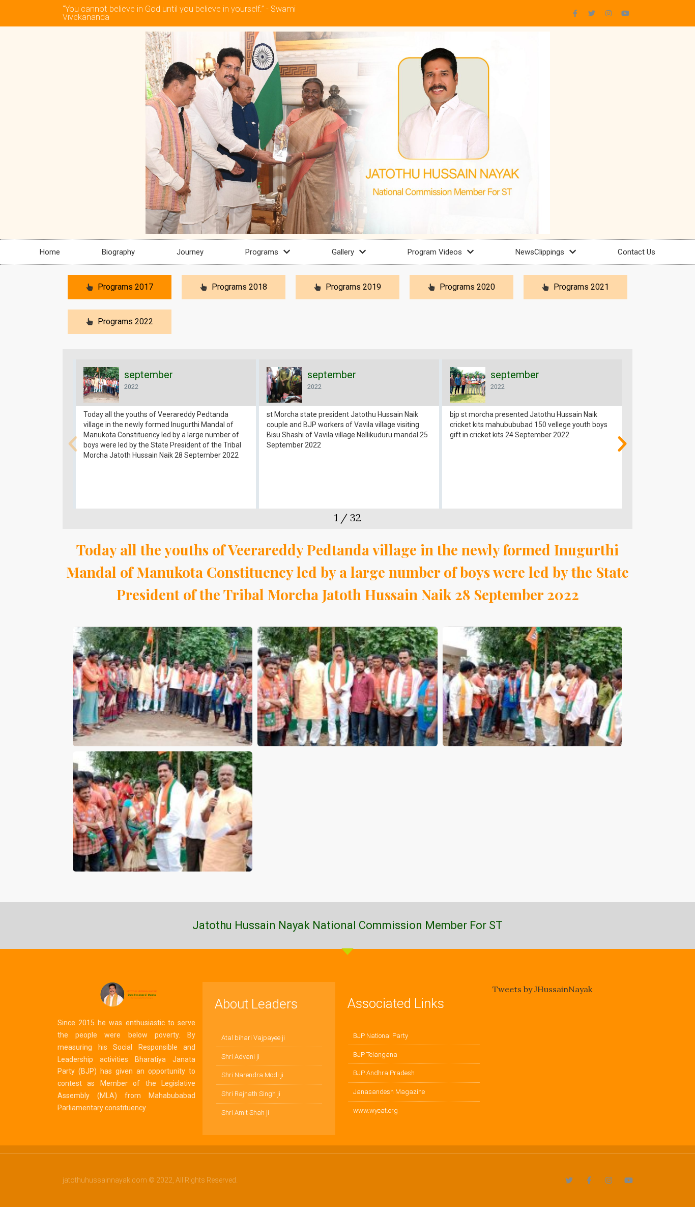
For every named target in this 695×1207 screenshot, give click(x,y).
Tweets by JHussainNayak (542, 989)
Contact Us (636, 252)
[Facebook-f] (575, 13)
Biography (118, 252)
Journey (190, 252)
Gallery (343, 252)
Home (50, 252)
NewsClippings (539, 252)
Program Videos (435, 252)
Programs (261, 252)
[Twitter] (592, 13)
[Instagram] (608, 13)
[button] (73, 444)
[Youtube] (625, 13)
